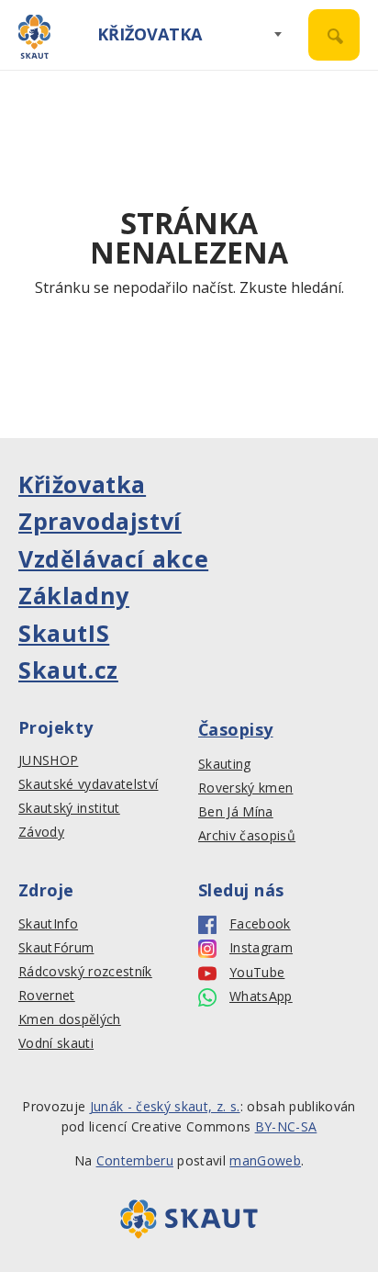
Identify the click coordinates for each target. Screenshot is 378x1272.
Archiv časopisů (246, 835)
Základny (73, 595)
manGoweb (265, 1160)
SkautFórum (56, 948)
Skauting (224, 764)
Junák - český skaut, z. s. (165, 1106)
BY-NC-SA (286, 1126)
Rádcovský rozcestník (85, 971)
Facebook (260, 924)
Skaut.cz (68, 669)
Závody (41, 832)
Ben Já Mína (235, 812)
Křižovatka (149, 34)
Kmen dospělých (69, 1019)
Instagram (261, 948)
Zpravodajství (100, 520)
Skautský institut (69, 808)
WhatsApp (261, 996)
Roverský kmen (245, 788)
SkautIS (63, 632)
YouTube (256, 972)
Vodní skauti (56, 1043)
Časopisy (235, 729)
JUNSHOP (48, 760)
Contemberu (134, 1160)
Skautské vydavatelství (88, 784)
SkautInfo (48, 924)
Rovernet (46, 995)
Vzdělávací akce (113, 558)
